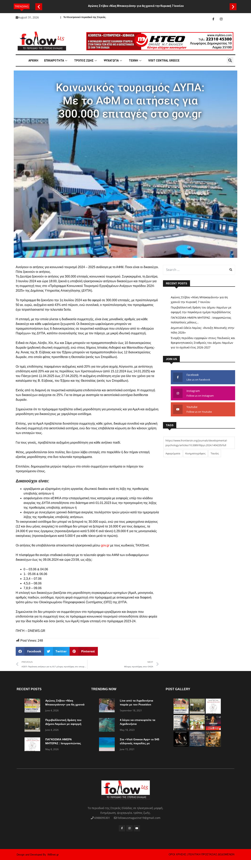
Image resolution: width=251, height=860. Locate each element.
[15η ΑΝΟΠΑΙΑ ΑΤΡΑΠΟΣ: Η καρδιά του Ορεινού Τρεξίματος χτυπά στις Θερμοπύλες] (213, 745)
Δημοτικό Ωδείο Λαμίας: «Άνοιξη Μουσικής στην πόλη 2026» (202, 330)
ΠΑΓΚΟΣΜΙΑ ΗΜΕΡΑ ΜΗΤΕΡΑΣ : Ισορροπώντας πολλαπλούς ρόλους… (201, 320)
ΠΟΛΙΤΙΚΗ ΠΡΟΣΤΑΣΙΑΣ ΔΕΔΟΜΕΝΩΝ (211, 854)
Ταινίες (215, 453)
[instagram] (221, 19)
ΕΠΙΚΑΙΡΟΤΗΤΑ (54, 60)
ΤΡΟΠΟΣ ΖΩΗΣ (84, 60)
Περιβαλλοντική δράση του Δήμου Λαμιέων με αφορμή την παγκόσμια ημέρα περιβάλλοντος (201, 310)
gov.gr (105, 545)
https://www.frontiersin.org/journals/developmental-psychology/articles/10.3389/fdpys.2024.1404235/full (196, 443)
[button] (38, 6)
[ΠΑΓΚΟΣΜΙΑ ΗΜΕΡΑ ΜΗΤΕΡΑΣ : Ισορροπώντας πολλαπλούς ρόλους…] (33, 744)
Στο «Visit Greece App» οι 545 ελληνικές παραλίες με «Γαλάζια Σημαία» (139, 743)
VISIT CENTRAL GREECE (163, 60)
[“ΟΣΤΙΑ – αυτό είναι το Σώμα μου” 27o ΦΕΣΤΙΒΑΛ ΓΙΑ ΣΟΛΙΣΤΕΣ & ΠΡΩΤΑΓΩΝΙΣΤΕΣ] (181, 745)
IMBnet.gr (53, 854)
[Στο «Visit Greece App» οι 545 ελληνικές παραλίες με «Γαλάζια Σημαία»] (108, 744)
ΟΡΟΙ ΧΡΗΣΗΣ (177, 854)
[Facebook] (213, 19)
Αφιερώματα (173, 453)
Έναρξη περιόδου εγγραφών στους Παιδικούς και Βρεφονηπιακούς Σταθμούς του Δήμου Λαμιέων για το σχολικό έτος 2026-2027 (203, 342)
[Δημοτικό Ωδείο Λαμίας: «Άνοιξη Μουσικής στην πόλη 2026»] (181, 729)
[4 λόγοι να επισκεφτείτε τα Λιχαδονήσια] (108, 725)
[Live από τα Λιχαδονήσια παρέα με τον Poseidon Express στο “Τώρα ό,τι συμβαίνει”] (108, 706)
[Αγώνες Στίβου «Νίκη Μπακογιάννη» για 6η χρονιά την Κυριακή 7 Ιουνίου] (33, 706)
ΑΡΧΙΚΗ (33, 60)
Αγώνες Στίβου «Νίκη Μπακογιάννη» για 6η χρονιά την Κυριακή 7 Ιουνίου (136, 5)
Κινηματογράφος (195, 453)
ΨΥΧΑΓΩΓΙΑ (111, 60)
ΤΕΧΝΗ (133, 60)
